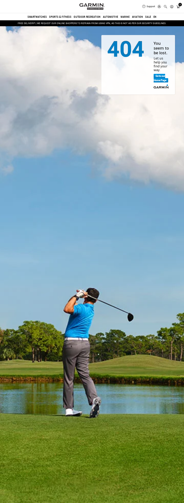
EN (155, 17)
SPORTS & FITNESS (60, 17)
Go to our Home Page (160, 78)
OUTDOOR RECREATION (87, 17)
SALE (148, 17)
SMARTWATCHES (37, 17)
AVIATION (137, 17)
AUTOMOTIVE (110, 17)
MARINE (125, 17)
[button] (171, 6)
